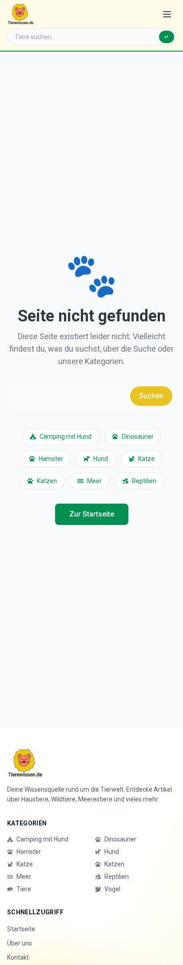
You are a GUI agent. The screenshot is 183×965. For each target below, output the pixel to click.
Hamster (51, 458)
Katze (146, 458)
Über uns (19, 943)
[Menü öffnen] (167, 14)
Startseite (21, 929)
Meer (94, 481)
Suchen (151, 396)
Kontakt (18, 957)
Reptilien (144, 481)
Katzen (47, 481)
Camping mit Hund (66, 436)
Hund (100, 458)
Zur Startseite (91, 514)
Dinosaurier (138, 436)
